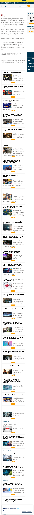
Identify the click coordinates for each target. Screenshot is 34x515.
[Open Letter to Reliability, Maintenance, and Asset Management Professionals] (7, 399)
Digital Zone (28, 69)
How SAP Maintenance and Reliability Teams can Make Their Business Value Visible (13, 191)
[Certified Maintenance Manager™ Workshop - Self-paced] (28, 28)
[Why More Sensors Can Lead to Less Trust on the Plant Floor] (7, 92)
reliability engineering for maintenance (7, 450)
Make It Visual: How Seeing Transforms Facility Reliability (13, 309)
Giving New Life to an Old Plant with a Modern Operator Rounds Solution (13, 295)
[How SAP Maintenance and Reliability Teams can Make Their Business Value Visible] (7, 196)
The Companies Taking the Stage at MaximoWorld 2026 (11, 101)
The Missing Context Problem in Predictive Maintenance (12, 130)
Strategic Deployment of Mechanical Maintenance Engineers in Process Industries (13, 467)
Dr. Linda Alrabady (5, 454)
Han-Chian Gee (4, 504)
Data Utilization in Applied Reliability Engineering (11, 176)
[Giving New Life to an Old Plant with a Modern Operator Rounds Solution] (7, 300)
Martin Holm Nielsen (5, 193)
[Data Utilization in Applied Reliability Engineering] (7, 181)
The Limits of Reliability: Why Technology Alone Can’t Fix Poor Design (12, 452)
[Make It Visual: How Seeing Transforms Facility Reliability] (7, 314)
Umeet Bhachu (4, 146)
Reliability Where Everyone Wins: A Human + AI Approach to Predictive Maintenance (13, 338)
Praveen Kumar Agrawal (5, 223)
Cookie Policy (26, 507)
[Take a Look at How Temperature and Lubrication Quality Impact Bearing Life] (7, 414)
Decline (29, 512)
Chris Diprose (4, 425)
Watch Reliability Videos (30, 70)
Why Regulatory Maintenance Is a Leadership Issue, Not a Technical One (13, 280)
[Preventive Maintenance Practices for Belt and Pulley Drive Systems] (7, 357)
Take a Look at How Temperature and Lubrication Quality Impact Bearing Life (11, 409)
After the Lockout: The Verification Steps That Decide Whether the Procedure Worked (13, 237)
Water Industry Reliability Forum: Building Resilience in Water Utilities (12, 207)
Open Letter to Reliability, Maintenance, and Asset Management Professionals (13, 395)
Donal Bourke (4, 281)
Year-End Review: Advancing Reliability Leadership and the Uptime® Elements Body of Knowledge (13, 437)
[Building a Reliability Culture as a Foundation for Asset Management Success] (7, 371)
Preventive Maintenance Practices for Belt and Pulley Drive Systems (13, 352)
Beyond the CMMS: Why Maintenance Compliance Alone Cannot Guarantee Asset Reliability (13, 323)
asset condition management (6, 480)
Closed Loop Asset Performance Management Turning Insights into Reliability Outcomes (13, 221)
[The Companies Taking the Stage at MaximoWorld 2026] (7, 105)
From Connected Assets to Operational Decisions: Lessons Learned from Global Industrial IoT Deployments (12, 161)
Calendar (24, 2)
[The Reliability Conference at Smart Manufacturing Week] (28, 18)
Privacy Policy (18, 508)
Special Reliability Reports (30, 68)
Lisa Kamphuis (4, 368)
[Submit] (20, 6)
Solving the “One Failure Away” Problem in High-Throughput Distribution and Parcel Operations (12, 115)
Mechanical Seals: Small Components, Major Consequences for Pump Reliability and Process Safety (13, 144)
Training (18, 2)
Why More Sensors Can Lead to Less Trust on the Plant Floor (13, 87)
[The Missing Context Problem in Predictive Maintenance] (7, 135)
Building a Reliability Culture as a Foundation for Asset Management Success (13, 366)
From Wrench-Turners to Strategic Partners (12, 72)
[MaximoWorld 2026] (28, 15)
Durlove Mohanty (5, 73)
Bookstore (21, 2)
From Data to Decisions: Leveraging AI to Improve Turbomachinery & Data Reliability (12, 265)
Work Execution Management (6, 421)
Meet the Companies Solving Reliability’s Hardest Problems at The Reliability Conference (12, 252)
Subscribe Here (28, 6)
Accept (24, 512)
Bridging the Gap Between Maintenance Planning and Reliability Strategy (12, 423)
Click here (24, 0)
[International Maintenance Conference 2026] (28, 21)
